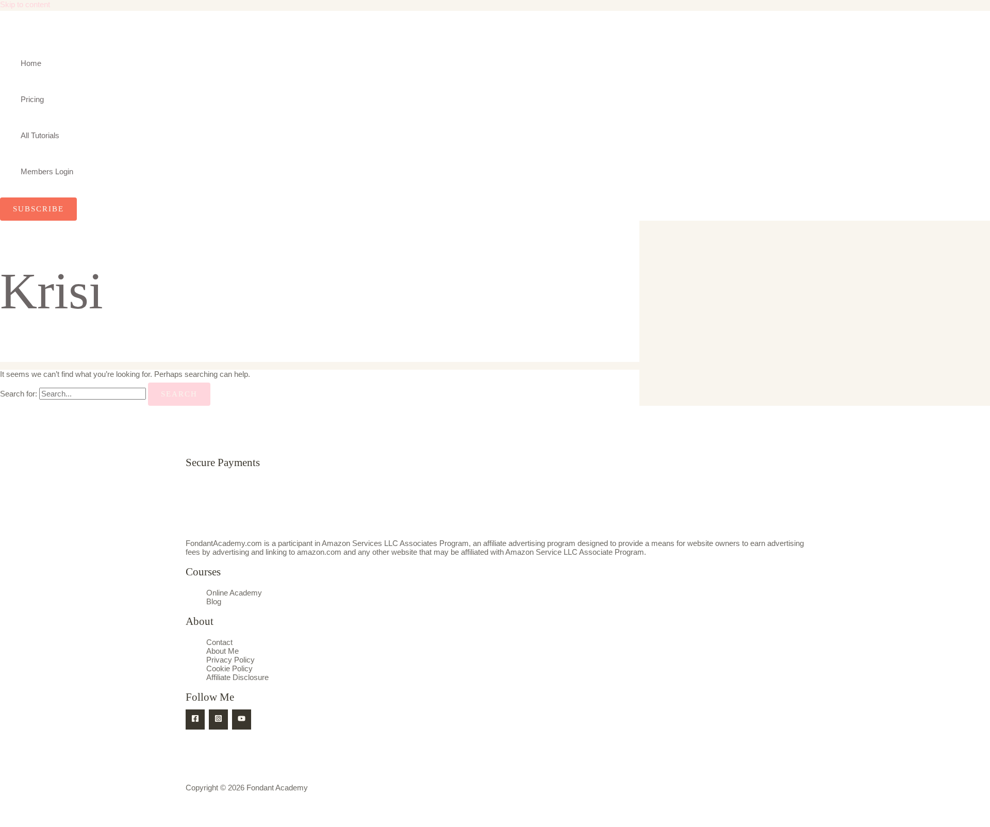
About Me (222, 651)
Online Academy (234, 592)
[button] (38, 209)
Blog (213, 601)
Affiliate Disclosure (237, 677)
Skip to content (25, 4)
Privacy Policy (230, 659)
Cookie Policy (229, 668)
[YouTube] (241, 719)
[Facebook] (195, 719)
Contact (219, 642)
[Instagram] (218, 719)
